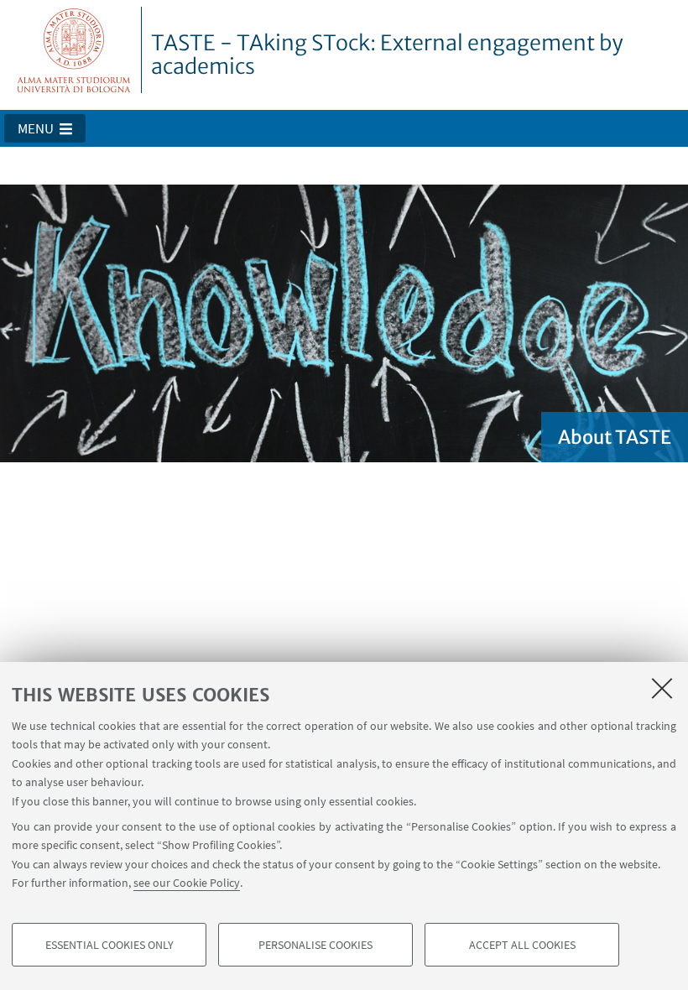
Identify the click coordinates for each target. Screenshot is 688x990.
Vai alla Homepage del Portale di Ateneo (74, 50)
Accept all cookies (522, 944)
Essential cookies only (109, 944)
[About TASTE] (344, 322)
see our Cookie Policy (186, 882)
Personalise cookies (315, 944)
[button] (45, 128)
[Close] (662, 688)
